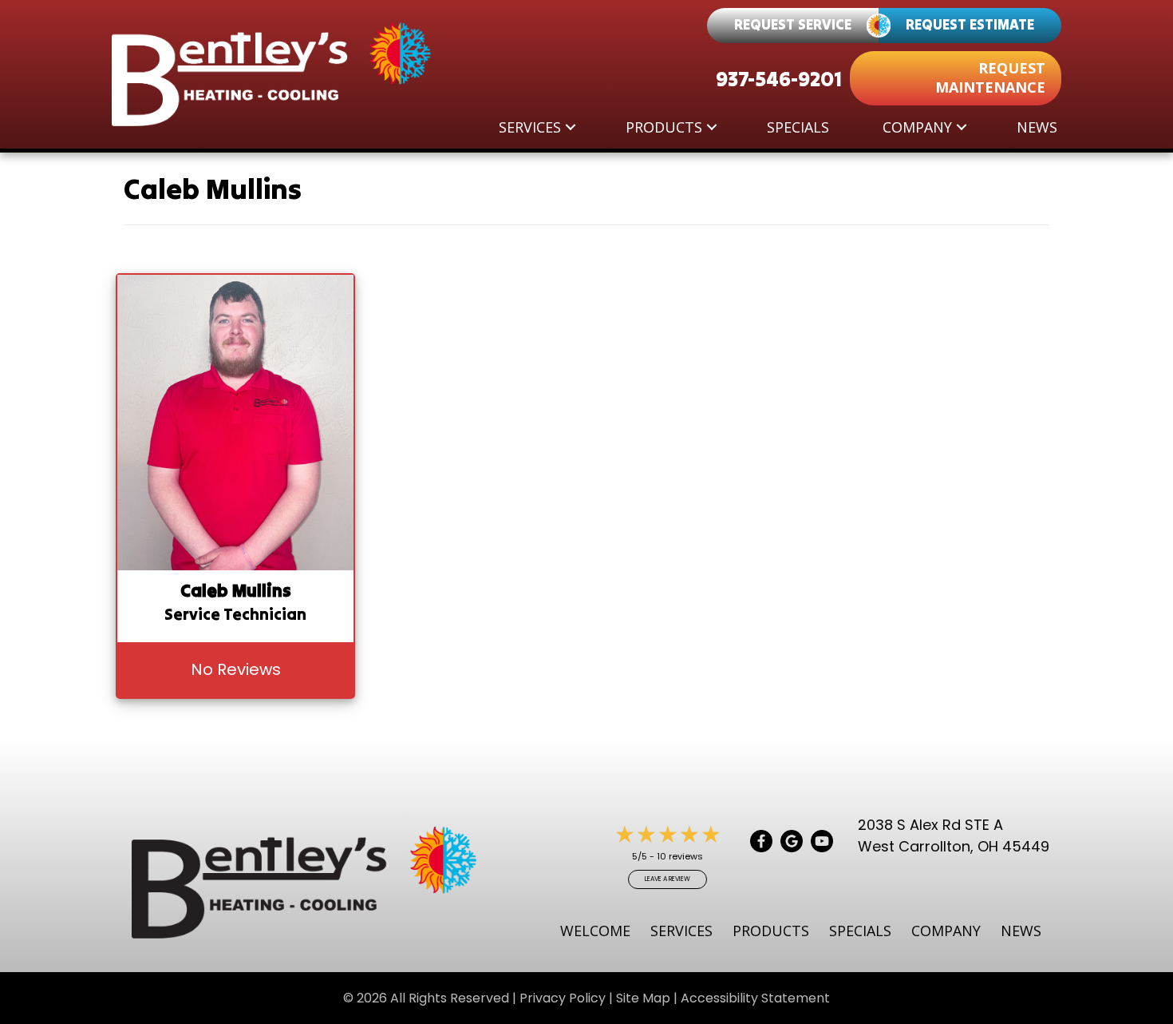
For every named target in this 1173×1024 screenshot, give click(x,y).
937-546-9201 (779, 78)
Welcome (595, 930)
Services (530, 127)
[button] (570, 127)
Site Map (643, 998)
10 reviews (680, 856)
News (1037, 127)
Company (917, 127)
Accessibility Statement (755, 998)
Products (664, 127)
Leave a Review (667, 879)
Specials (798, 127)
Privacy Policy (562, 998)
